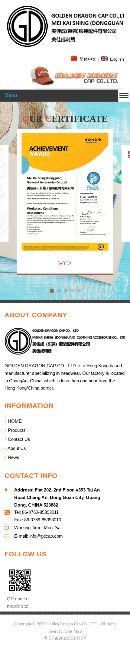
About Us (16, 448)
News (13, 457)
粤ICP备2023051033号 (65, 638)
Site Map (73, 631)
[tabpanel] (65, 202)
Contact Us (18, 439)
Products (16, 430)
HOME (14, 421)
